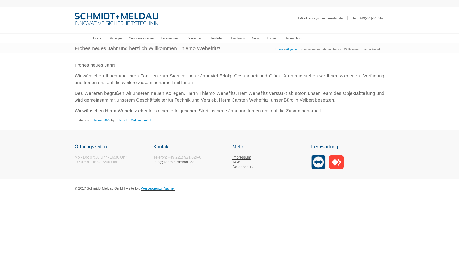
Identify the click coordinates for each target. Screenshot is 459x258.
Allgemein (292, 49)
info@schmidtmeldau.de (174, 162)
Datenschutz (243, 167)
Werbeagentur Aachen (158, 188)
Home (279, 49)
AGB (236, 162)
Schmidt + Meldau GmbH (133, 120)
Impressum (241, 157)
